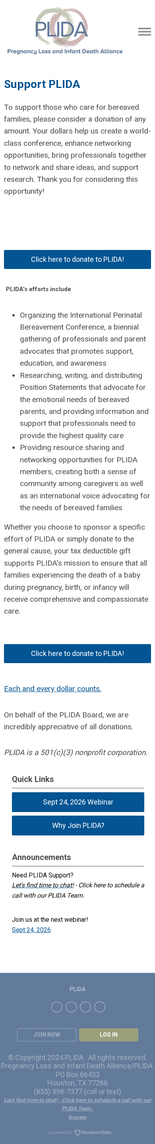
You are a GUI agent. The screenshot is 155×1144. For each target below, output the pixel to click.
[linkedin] (85, 1006)
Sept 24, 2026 (31, 930)
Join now (46, 1035)
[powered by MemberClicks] (77, 1133)
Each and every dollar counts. (52, 688)
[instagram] (99, 1006)
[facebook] (56, 1006)
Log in (109, 1035)
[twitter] (71, 1006)
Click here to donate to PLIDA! (77, 259)
